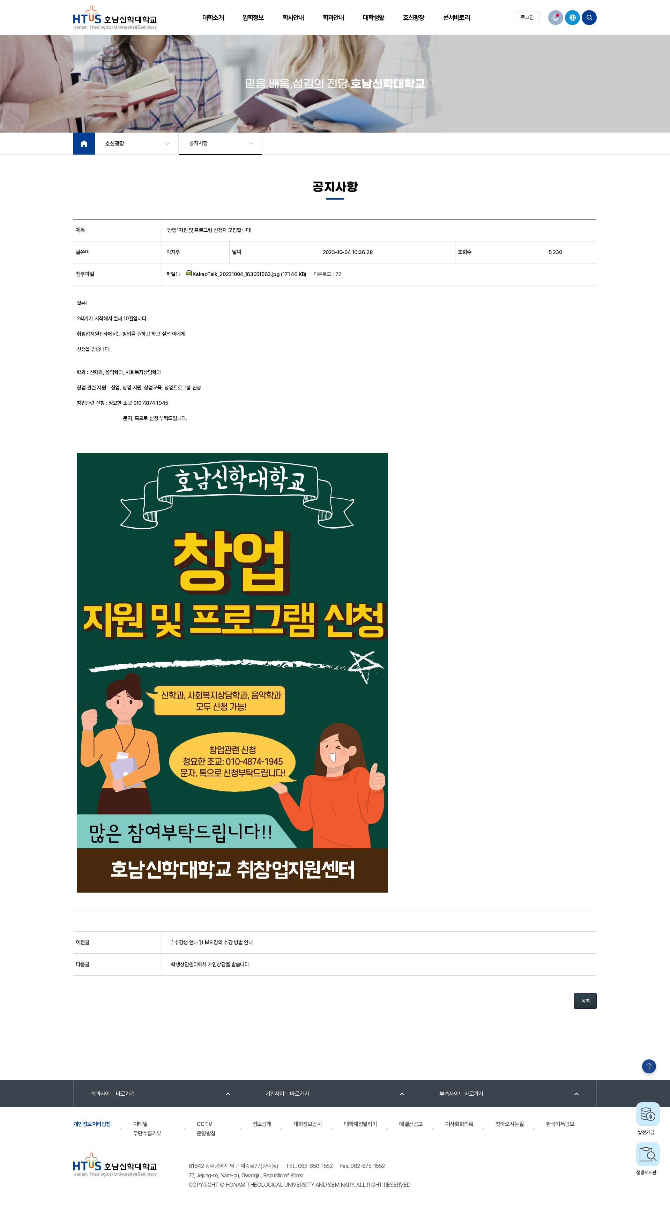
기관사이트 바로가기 (287, 1093)
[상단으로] (649, 1066)
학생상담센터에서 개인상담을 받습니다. (210, 964)
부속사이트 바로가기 (461, 1093)
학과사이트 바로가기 (113, 1093)
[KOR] (572, 17)
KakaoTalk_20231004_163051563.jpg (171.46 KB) (249, 274)
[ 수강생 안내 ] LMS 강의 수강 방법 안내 (212, 942)
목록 (585, 1001)
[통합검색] (589, 17)
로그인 (527, 17)
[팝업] (555, 17)
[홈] (84, 144)
